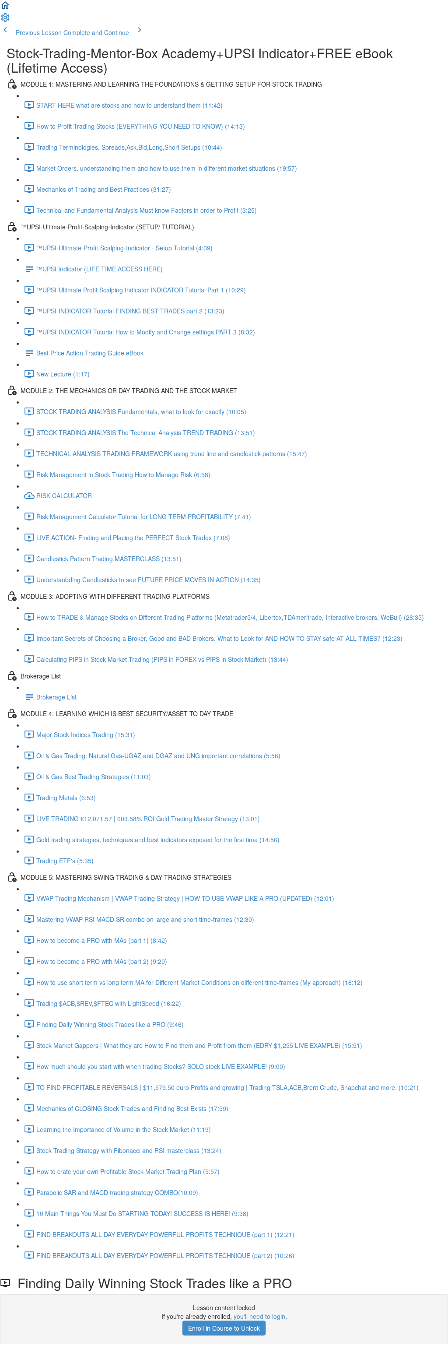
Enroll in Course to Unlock (224, 1328)
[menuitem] (5, 20)
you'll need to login (259, 1316)
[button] (5, 8)
